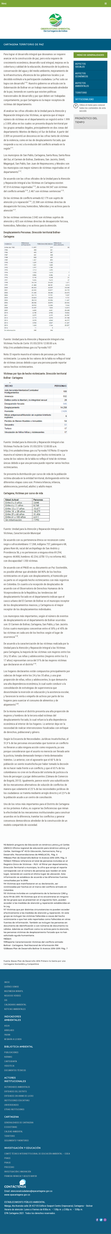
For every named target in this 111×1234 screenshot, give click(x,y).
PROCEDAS (9, 1167)
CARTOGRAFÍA (10, 1061)
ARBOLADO (9, 1030)
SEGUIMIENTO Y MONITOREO (16, 1140)
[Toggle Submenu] (90, 65)
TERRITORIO (9, 1136)
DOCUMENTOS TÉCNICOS (15, 1070)
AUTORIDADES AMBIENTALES (17, 1087)
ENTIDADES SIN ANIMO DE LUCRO (18, 1096)
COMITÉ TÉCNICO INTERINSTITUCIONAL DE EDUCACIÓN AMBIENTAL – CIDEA (37, 1154)
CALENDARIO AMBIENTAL (15, 1004)
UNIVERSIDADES (11, 1105)
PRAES (7, 1158)
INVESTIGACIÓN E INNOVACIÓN (17, 1171)
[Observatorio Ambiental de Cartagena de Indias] (55, 22)
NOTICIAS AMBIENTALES (15, 1009)
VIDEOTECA (9, 1066)
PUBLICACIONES (11, 1052)
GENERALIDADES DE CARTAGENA (18, 1122)
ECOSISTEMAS (10, 1127)
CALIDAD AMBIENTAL (13, 1131)
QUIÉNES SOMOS (11, 987)
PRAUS (7, 1163)
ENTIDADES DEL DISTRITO (15, 1091)
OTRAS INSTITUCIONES (14, 1109)
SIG (5, 1000)
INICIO (7, 982)
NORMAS (8, 1057)
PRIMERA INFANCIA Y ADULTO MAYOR (20, 1176)
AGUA (7, 1026)
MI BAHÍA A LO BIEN (12, 1039)
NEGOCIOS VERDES (12, 996)
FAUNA (7, 1035)
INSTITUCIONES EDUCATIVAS (16, 1100)
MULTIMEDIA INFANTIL (13, 991)
